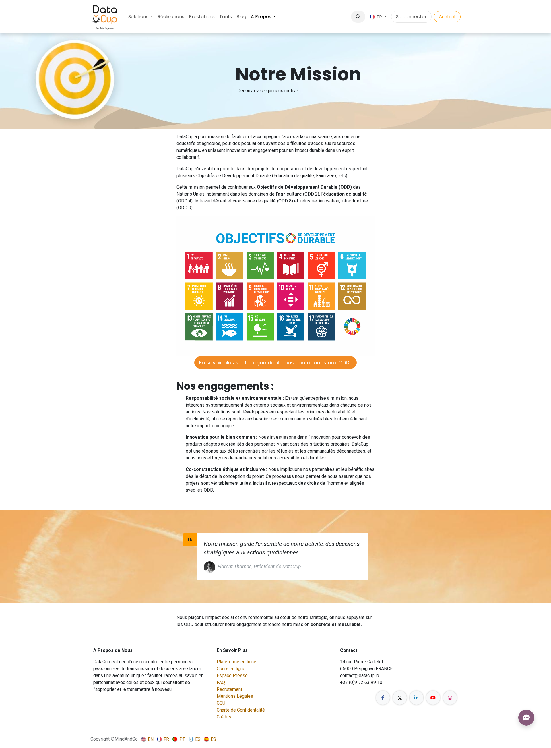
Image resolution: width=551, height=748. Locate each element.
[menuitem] (140, 16)
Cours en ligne (231, 668)
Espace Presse (232, 675)
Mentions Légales (235, 696)
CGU (221, 703)
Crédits (224, 717)
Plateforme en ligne (236, 661)
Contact (447, 17)
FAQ (221, 682)
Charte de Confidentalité (241, 710)
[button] (358, 17)
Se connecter (411, 16)
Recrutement (229, 689)
